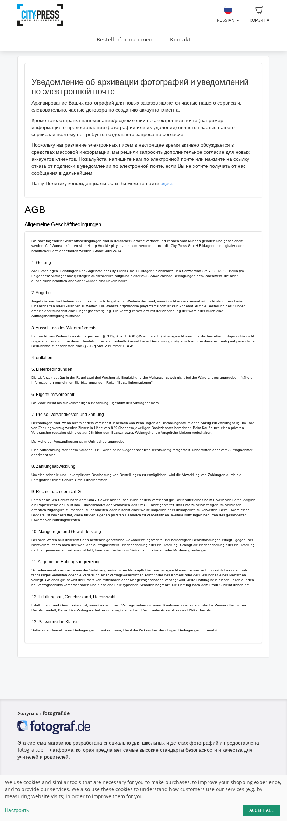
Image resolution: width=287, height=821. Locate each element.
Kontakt (180, 39)
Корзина (260, 20)
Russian (226, 20)
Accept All (261, 810)
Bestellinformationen (125, 39)
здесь (167, 183)
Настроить (17, 810)
